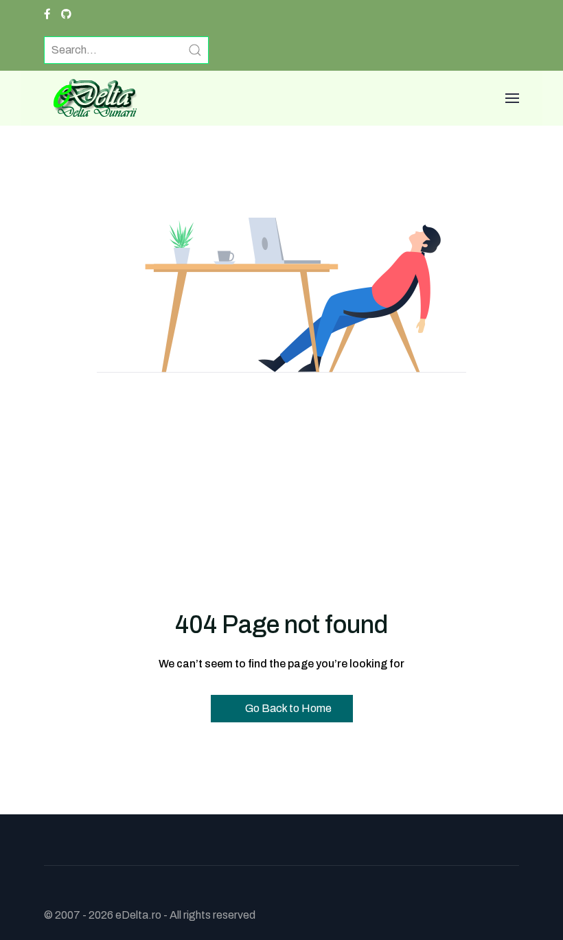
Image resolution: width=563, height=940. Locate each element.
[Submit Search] (195, 50)
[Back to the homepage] (90, 98)
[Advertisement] (281, 499)
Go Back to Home (287, 708)
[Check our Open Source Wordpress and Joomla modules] (66, 14)
